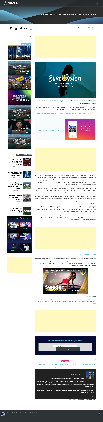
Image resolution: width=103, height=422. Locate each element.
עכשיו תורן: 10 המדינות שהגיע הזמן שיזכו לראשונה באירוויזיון (15, 173)
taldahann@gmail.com (76, 374)
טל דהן (81, 27)
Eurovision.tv (89, 296)
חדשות (65, 405)
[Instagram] (92, 396)
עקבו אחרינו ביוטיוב (72, 113)
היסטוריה (73, 3)
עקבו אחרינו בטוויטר (43, 113)
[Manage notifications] (99, 413)
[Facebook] (94, 396)
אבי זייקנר (71, 399)
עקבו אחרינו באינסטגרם (86, 113)
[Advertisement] (65, 47)
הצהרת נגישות (18, 412)
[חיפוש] (97, 3)
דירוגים (58, 3)
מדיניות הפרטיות (11, 412)
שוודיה (36, 405)
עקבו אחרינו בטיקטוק (57, 113)
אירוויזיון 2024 (66, 101)
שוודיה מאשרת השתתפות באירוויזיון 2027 (16, 210)
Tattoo (54, 258)
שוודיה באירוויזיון (60, 405)
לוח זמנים (51, 3)
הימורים (65, 3)
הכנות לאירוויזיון (71, 405)
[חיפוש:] (25, 36)
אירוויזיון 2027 (82, 3)
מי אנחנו (43, 3)
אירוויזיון (91, 3)
